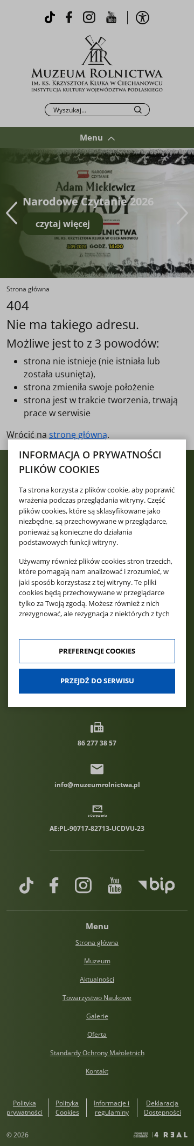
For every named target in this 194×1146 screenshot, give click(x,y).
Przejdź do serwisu (97, 680)
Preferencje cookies (97, 651)
